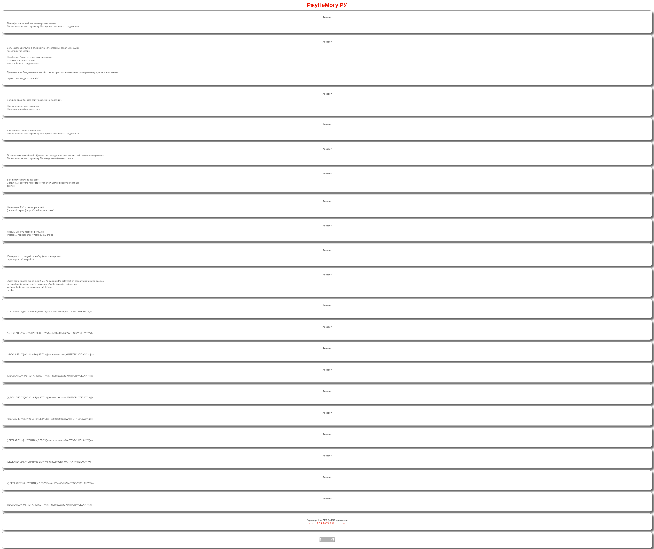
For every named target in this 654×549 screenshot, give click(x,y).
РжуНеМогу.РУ (327, 5)
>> (344, 523)
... (337, 523)
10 (333, 523)
